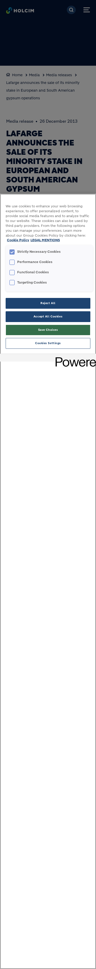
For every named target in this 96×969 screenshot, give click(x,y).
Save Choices (48, 330)
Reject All (48, 303)
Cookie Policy (18, 240)
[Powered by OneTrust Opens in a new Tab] (74, 358)
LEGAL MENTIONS (45, 240)
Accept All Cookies (48, 316)
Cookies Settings (48, 343)
